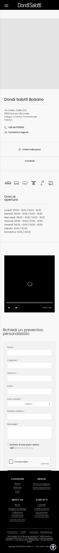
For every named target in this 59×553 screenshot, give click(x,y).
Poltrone (17, 487)
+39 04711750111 (16, 127)
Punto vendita (13, 399)
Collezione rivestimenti (17, 514)
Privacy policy (12, 532)
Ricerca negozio (41, 483)
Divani (17, 483)
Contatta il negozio (18, 132)
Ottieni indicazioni (31, 149)
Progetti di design (17, 508)
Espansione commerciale (42, 514)
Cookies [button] (23, 531)
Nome (10, 347)
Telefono (11, 373)
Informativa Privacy (23, 448)
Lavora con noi (17, 519)
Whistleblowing (46, 532)
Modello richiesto (15, 411)
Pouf (17, 491)
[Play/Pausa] (9, 308)
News (17, 504)
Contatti (42, 504)
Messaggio (12, 424)
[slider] (29, 302)
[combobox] (29, 404)
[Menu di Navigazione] (6, 6)
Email (9, 386)
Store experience (42, 487)
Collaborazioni (41, 508)
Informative (34, 532)
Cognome (12, 360)
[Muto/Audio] (16, 308)
